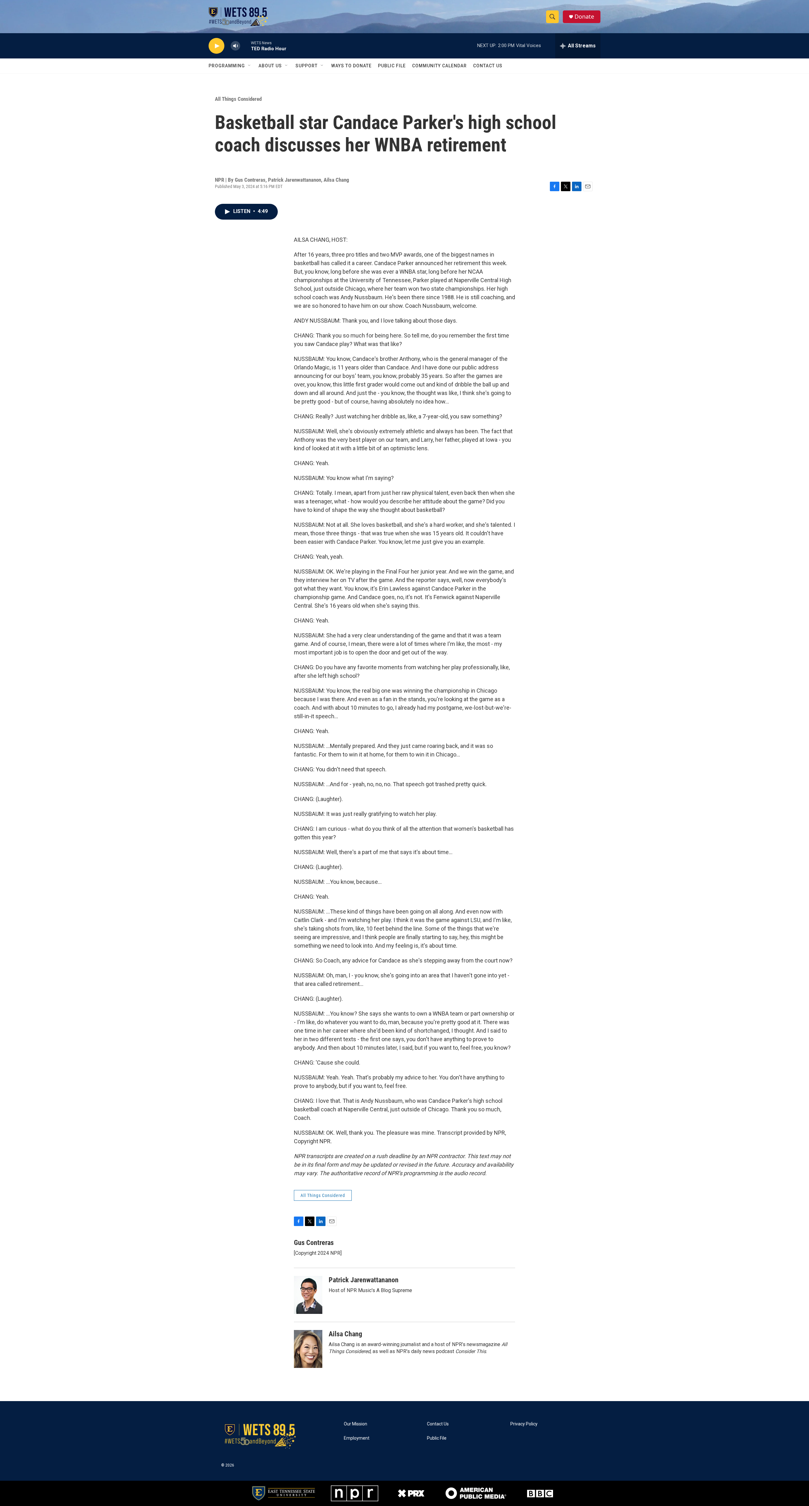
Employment (356, 1438)
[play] (216, 46)
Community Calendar (439, 65)
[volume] (235, 46)
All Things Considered (238, 99)
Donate (584, 16)
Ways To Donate (351, 65)
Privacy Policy (524, 1424)
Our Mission (355, 1424)
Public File (392, 65)
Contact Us (487, 65)
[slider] (245, 45)
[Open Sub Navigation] (249, 65)
